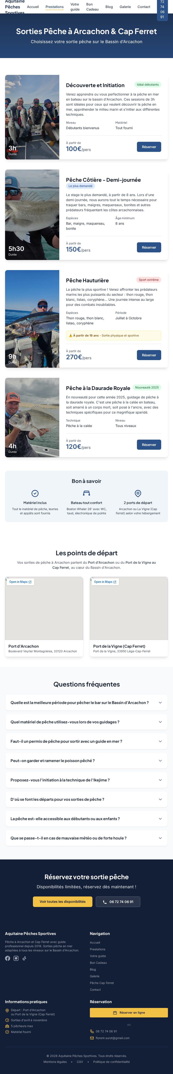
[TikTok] (24, 958)
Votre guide (75, 6)
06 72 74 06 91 (121, 902)
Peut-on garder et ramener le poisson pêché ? (53, 760)
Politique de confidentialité (111, 1061)
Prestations (55, 7)
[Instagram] (16, 958)
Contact (144, 7)
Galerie (125, 7)
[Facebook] (7, 958)
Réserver (149, 147)
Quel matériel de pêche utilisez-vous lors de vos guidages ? (65, 721)
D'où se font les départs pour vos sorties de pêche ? (57, 799)
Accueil (33, 7)
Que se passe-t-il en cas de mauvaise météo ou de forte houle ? (69, 837)
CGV (80, 1061)
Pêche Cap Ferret (102, 983)
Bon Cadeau (92, 6)
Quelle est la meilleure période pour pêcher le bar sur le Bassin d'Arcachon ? (80, 702)
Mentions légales (55, 1061)
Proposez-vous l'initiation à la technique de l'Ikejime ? (60, 779)
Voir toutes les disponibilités (63, 901)
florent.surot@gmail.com (113, 1038)
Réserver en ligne (132, 1012)
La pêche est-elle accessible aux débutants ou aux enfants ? (65, 818)
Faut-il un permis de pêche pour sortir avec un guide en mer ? (66, 741)
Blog (109, 7)
